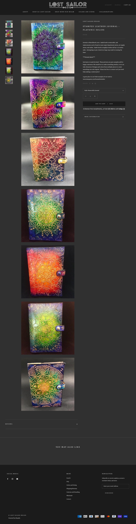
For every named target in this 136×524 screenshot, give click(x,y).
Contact (69, 499)
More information (92, 116)
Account (108, 5)
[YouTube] (17, 479)
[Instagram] (12, 479)
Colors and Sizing (87, 12)
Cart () (127, 5)
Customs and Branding (73, 492)
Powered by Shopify (14, 518)
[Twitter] (92, 83)
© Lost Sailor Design (17, 515)
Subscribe (109, 493)
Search (118, 5)
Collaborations (106, 12)
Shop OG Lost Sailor (41, 12)
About (25, 12)
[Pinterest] (95, 83)
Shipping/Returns (72, 488)
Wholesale (69, 495)
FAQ (68, 481)
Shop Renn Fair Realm (64, 12)
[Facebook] (89, 83)
